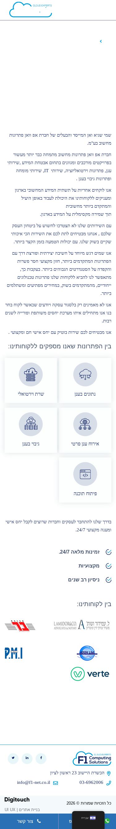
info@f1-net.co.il (33, 782)
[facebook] (41, 758)
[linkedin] (27, 758)
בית (108, 40)
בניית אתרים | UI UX (22, 809)
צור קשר (25, 821)
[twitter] (13, 758)
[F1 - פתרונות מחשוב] (92, 758)
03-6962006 (92, 782)
